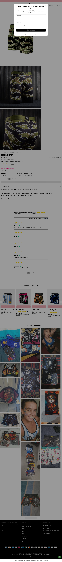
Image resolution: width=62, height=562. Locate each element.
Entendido (45, 560)
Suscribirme (31, 30)
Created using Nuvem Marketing (31, 34)
